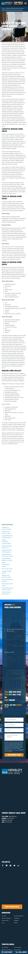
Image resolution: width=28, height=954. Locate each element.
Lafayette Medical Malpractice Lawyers (7, 559)
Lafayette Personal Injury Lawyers (14, 8)
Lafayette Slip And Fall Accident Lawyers (7, 555)
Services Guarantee (6, 918)
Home (3, 8)
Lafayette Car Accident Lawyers (6, 528)
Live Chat (8, 952)
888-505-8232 (13, 692)
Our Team (4, 916)
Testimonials (17, 918)
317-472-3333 (10, 818)
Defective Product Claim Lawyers (6, 593)
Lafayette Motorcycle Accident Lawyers (7, 536)
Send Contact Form (14, 755)
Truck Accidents (17, 947)
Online (9, 700)
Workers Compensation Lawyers (5, 564)
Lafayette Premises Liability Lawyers (7, 551)
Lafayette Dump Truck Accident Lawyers (7, 588)
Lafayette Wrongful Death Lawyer (7, 546)
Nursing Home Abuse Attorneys (7, 580)
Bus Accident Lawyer (7, 568)
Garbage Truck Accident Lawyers (6, 576)
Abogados (16, 920)
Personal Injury (17, 949)
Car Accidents (5, 947)
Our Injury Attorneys (18, 916)
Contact (15, 922)
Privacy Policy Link (15, 749)
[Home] (7, 3)
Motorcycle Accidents (7, 949)
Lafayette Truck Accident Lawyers (6, 532)
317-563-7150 (12, 695)
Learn (3, 922)
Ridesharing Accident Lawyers (7, 584)
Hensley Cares (5, 920)
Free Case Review (12, 907)
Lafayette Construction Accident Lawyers (6, 541)
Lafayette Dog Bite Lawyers (6, 572)
